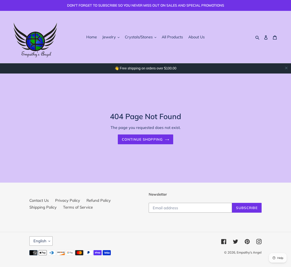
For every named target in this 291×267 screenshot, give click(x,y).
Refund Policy (98, 200)
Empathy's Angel (249, 252)
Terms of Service (78, 207)
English (39, 240)
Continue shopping (142, 139)
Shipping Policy (43, 207)
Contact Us (39, 200)
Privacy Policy (67, 200)
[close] (286, 68)
